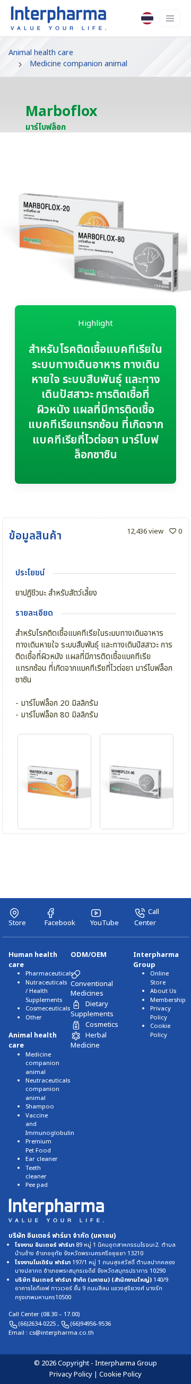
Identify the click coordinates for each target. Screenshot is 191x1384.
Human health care (32, 960)
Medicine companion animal (78, 63)
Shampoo (39, 1106)
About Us (163, 991)
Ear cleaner (41, 1159)
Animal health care (40, 52)
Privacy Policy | (74, 1374)
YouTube (104, 923)
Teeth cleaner (36, 1172)
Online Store (159, 978)
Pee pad (36, 1185)
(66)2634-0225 (37, 1323)
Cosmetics (101, 1024)
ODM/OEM (89, 955)
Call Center (146, 917)
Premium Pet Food (38, 1146)
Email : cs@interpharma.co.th (51, 1332)
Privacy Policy (160, 1013)
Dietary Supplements (92, 1009)
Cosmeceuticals (47, 1008)
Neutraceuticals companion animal (47, 1089)
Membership (168, 1000)
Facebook (60, 923)
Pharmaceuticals (49, 973)
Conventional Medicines (92, 989)
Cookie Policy (160, 1030)
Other (33, 1017)
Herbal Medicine (89, 1040)
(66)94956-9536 (90, 1323)
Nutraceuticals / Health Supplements (46, 991)
